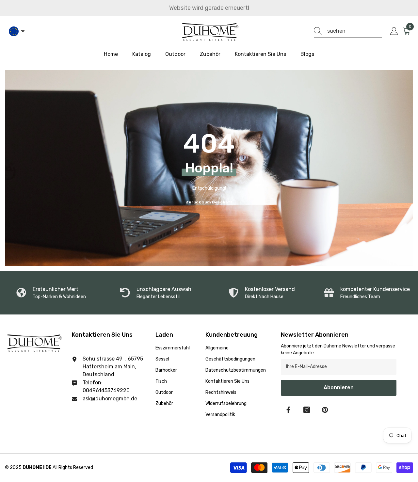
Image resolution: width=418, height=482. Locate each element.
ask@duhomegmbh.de (110, 398)
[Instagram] (306, 409)
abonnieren (339, 387)
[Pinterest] (324, 409)
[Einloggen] (394, 31)
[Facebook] (288, 409)
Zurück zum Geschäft (209, 202)
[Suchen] (348, 31)
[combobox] (354, 31)
